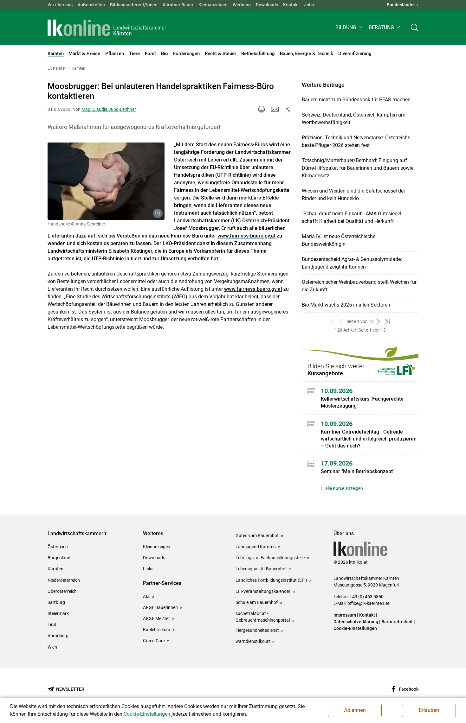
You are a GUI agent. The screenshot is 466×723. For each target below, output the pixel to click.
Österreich (58, 546)
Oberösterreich (62, 591)
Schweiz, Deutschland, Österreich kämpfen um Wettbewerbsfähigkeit (353, 118)
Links (148, 568)
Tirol (52, 624)
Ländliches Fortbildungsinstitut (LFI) (271, 580)
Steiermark (58, 613)
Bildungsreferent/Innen (134, 4)
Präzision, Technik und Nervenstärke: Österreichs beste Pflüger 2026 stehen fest (356, 141)
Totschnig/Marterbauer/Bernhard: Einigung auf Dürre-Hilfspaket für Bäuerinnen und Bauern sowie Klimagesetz (357, 168)
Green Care (154, 640)
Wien (52, 647)
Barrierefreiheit (397, 621)
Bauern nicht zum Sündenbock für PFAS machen (356, 100)
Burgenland (59, 557)
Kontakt (291, 4)
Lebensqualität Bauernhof (261, 568)
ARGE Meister (156, 618)
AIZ (146, 596)
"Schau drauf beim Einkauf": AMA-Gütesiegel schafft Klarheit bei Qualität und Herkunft (351, 217)
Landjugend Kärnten (256, 546)
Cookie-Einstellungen (355, 628)
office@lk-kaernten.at (368, 603)
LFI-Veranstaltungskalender (263, 591)
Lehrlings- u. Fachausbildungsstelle (270, 557)
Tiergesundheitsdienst (257, 630)
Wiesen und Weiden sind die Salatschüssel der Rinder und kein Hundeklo (353, 194)
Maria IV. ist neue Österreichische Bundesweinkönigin (338, 240)
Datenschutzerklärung (355, 621)
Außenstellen (91, 4)
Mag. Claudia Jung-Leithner (108, 109)
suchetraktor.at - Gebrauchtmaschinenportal (263, 617)
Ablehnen (355, 710)
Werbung (242, 4)
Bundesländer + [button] (402, 4)
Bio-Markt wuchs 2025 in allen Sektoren (346, 305)
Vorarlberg (58, 635)
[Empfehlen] (275, 109)
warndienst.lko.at (253, 641)
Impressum (344, 615)
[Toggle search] (414, 27)
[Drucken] (261, 109)
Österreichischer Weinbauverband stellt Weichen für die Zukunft (359, 286)
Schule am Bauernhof (257, 602)
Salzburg (56, 602)
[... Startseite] (107, 27)
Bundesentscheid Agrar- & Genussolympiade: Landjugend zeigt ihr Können (352, 263)
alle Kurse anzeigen (343, 488)
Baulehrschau (156, 629)
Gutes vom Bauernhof (257, 535)
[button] (349, 27)
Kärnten (55, 568)
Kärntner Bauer (178, 4)
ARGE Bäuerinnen (160, 607)
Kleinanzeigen (213, 4)
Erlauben (429, 710)
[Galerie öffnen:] (106, 181)
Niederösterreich (64, 580)
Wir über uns (60, 4)
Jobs (309, 4)
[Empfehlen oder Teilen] (287, 109)
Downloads (267, 4)
